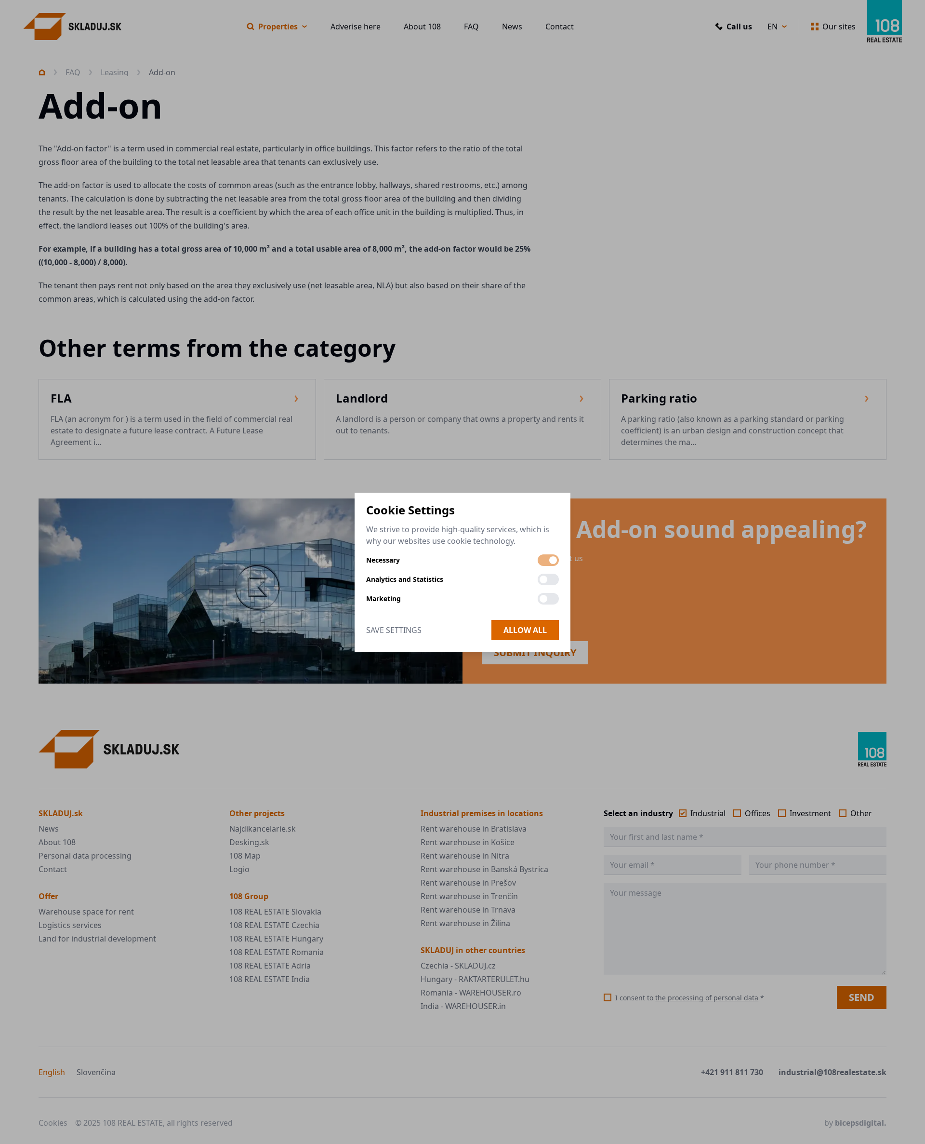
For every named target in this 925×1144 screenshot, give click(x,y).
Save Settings (394, 630)
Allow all (525, 630)
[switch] (548, 560)
